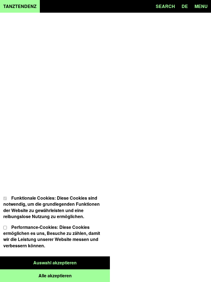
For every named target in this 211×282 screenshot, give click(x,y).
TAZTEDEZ (20, 6)
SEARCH (165, 6)
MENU (201, 6)
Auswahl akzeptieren (71, 262)
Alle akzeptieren (74, 275)
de (185, 6)
